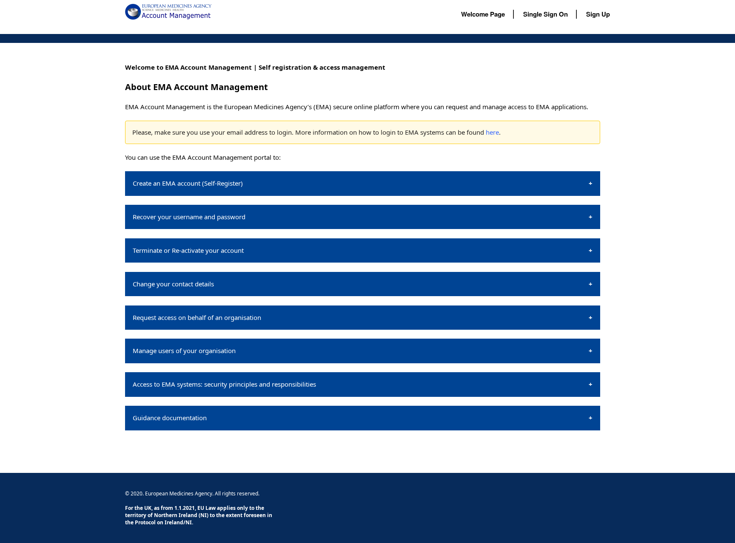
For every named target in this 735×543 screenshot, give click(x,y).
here (492, 132)
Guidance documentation (170, 417)
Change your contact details (173, 284)
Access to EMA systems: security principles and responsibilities (224, 384)
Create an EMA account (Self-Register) (188, 183)
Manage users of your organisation (184, 350)
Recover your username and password (189, 216)
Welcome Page (483, 14)
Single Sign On (545, 14)
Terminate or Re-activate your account (188, 250)
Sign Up (598, 14)
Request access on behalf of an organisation (197, 317)
